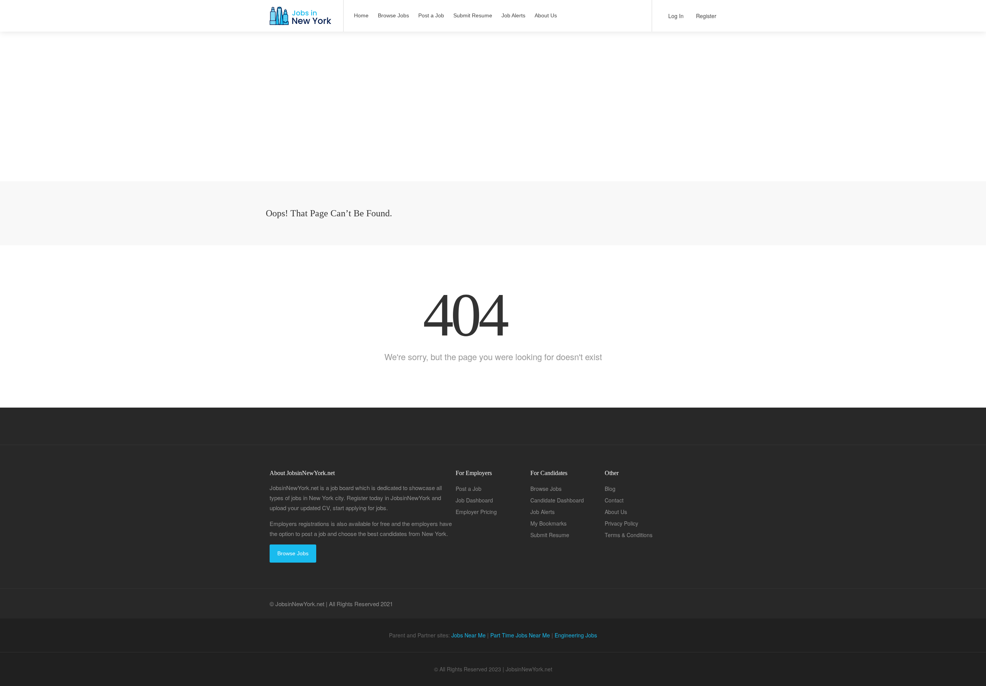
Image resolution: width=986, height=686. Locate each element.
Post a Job (431, 15)
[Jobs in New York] (300, 19)
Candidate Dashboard (557, 500)
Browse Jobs (393, 15)
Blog (610, 488)
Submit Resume (472, 15)
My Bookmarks (548, 523)
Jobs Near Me (468, 635)
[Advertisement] (493, 127)
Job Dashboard (474, 500)
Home (361, 15)
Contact (614, 500)
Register (705, 16)
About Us (546, 15)
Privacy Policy (621, 523)
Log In (675, 16)
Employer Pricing (476, 512)
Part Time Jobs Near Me (520, 635)
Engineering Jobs (576, 635)
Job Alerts (513, 15)
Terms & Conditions (628, 535)
